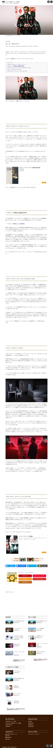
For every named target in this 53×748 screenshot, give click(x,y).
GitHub (8, 726)
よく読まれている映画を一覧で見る (16, 708)
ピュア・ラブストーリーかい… (15, 69)
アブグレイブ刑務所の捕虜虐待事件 (16, 66)
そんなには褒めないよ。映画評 (12, 1)
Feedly (8, 739)
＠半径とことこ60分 (11, 721)
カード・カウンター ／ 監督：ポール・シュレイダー (17, 101)
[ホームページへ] (51, 745)
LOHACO (24, 582)
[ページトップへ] (47, 745)
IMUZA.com (9, 724)
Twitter (8, 735)
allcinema (31, 726)
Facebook (9, 737)
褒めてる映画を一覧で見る (41, 659)
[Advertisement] (26, 113)
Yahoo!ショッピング (38, 575)
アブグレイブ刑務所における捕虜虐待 (16, 223)
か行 (9, 35)
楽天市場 (24, 575)
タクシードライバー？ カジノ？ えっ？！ (17, 64)
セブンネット (38, 578)
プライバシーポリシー (34, 734)
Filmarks (31, 723)
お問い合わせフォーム (12, 734)
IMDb (30, 721)
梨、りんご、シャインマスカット (26, 572)
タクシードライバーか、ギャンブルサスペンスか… (19, 67)
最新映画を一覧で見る (20, 660)
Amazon (24, 578)
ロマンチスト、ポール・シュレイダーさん (17, 71)
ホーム (6, 35)
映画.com (31, 724)
